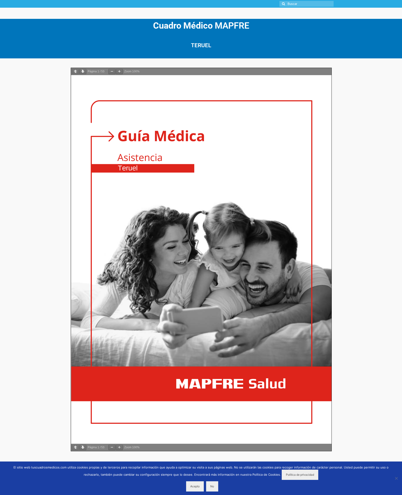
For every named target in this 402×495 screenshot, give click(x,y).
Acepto (195, 486)
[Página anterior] (75, 71)
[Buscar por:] (306, 4)
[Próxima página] (82, 71)
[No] (396, 478)
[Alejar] (111, 71)
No (212, 486)
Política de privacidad (300, 474)
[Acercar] (119, 71)
